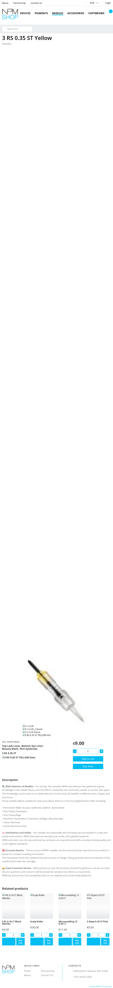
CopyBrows (96, 13)
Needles (57, 13)
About (5, 3)
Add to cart (88, 758)
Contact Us (36, 3)
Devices (25, 13)
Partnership (19, 3)
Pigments (41, 13)
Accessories (75, 13)
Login (108, 2)
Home (27, 971)
